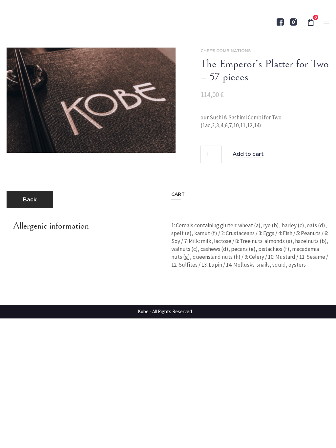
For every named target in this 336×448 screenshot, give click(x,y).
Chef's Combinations (225, 50)
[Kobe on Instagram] (293, 22)
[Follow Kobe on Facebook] (280, 22)
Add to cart (248, 154)
